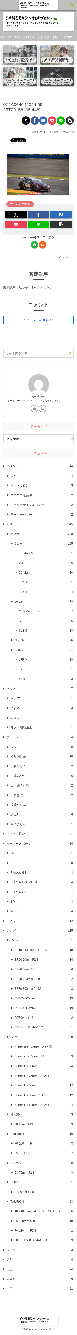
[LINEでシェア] (61, 120)
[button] (70, 120)
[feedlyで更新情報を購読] (34, 244)
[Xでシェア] (26, 120)
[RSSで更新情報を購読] (42, 244)
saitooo (40, 396)
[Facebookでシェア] (35, 120)
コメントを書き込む (40, 320)
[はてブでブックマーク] (43, 120)
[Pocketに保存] (52, 120)
